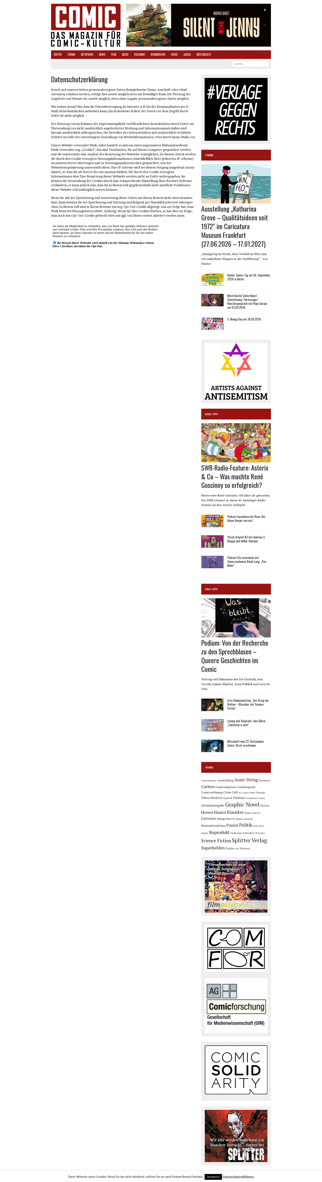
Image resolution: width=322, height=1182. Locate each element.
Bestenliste (204, 54)
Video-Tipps (211, 589)
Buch (125, 54)
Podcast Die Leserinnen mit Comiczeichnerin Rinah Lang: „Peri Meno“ (246, 561)
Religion (204, 833)
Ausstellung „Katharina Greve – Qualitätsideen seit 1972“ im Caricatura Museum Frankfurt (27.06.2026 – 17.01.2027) (234, 226)
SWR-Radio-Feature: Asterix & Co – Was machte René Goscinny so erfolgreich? (234, 476)
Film (113, 54)
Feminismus (252, 797)
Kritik (57, 54)
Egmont (227, 798)
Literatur (208, 818)
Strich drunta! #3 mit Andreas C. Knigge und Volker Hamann (246, 539)
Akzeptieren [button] (213, 1176)
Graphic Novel (242, 804)
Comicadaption (226, 787)
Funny (262, 797)
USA (237, 848)
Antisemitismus (209, 780)
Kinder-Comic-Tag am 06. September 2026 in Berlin (248, 277)
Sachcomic (236, 833)
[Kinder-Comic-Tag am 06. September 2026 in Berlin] (212, 283)
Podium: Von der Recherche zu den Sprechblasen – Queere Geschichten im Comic (234, 656)
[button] (198, 25)
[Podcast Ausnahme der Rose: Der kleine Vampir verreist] (212, 525)
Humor (220, 812)
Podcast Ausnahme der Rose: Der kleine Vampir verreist (246, 518)
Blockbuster (265, 780)
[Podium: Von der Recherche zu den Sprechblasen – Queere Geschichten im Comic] (236, 635)
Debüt (252, 792)
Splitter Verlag (249, 840)
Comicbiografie (246, 787)
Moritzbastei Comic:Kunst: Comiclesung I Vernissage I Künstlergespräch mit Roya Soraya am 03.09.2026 (247, 301)
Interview (87, 54)
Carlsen (208, 786)
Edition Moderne (211, 798)
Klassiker (235, 812)
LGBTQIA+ (256, 813)
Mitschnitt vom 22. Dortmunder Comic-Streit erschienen (245, 743)
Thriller (230, 848)
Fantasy (239, 797)
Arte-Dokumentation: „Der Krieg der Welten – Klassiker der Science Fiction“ (248, 704)
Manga (221, 819)
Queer (261, 826)
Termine (209, 155)
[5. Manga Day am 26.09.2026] (212, 327)
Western (245, 848)
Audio (187, 54)
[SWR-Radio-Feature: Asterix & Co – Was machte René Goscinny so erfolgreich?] (236, 460)
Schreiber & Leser (254, 833)
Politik (245, 825)
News (102, 54)
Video (174, 54)
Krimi (247, 813)
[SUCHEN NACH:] (250, 63)
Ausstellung (225, 780)
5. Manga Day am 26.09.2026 (244, 319)
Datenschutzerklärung (238, 1176)
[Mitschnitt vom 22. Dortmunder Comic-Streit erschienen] (212, 750)
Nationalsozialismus (213, 825)
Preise (255, 826)
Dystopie (260, 792)
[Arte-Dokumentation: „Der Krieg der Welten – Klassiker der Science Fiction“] (212, 709)
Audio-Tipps (211, 414)
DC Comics (244, 792)
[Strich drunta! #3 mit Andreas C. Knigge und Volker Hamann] (212, 545)
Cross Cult (230, 792)
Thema (71, 54)
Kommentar (158, 54)
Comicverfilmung (212, 792)
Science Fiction (216, 841)
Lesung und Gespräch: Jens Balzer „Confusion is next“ (246, 723)
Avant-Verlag (246, 779)
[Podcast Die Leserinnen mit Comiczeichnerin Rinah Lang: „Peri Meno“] (212, 566)
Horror (207, 812)
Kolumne (139, 54)
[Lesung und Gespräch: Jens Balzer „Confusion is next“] (212, 729)
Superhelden (213, 848)
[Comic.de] (86, 25)
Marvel (231, 819)
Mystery (240, 818)
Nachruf (249, 819)
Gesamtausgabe (212, 805)
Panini (232, 825)
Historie (265, 805)
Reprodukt (219, 832)
